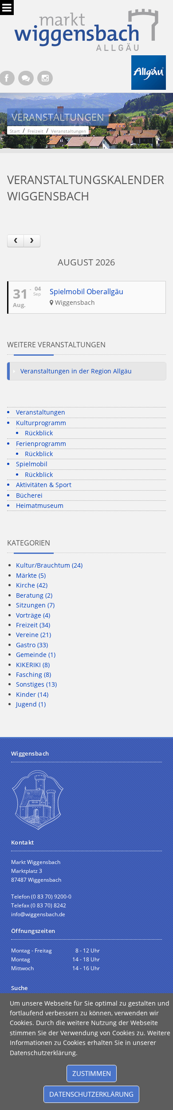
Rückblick (39, 433)
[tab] (86, 371)
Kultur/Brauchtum (49, 565)
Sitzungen (35, 605)
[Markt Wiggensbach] (86, 29)
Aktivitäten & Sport (43, 484)
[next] (32, 240)
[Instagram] (45, 78)
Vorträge (33, 615)
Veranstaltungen (40, 412)
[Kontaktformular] (26, 78)
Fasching (33, 674)
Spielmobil (31, 464)
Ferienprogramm (41, 443)
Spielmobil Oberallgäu (86, 291)
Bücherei (29, 495)
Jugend (31, 704)
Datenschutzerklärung (91, 1094)
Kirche (31, 585)
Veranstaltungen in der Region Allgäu (76, 371)
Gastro (32, 645)
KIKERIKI (33, 665)
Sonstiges (36, 684)
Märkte (31, 575)
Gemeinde (35, 654)
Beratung (34, 595)
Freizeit (33, 625)
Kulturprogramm (41, 423)
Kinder (32, 694)
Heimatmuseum (39, 505)
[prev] (15, 240)
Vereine (33, 634)
